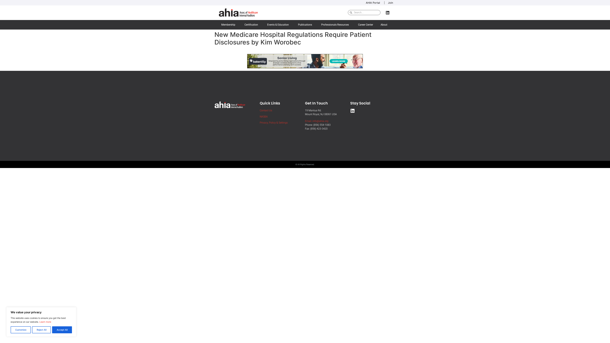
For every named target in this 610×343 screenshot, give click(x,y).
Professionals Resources (335, 24)
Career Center (365, 24)
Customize (20, 329)
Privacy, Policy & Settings (274, 122)
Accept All (62, 329)
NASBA (264, 116)
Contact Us (266, 110)
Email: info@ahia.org (316, 121)
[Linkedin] (388, 13)
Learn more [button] (45, 321)
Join (390, 2)
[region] (41, 322)
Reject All (41, 329)
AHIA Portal (373, 2)
